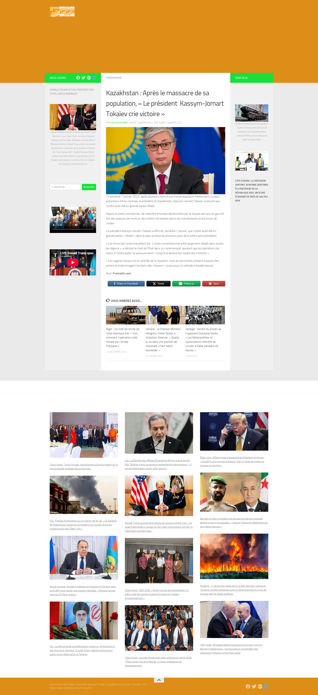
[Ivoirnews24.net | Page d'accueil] (62, 12)
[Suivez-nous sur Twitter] (83, 78)
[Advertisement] (159, 48)
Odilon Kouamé (119, 122)
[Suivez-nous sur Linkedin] (94, 78)
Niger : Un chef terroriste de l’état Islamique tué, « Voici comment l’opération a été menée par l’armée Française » (122, 337)
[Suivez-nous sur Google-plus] (89, 78)
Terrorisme (114, 77)
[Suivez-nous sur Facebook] (78, 78)
